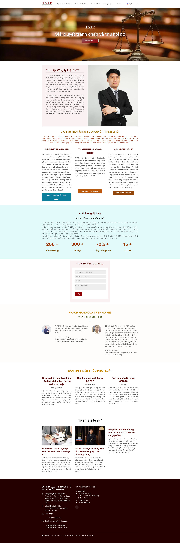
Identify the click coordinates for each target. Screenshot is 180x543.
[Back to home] (47, 4)
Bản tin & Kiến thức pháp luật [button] (101, 4)
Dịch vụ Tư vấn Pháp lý (90, 191)
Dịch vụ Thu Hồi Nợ (123, 193)
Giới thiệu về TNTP (84, 493)
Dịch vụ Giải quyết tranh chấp (88, 496)
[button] (137, 4)
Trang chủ (81, 491)
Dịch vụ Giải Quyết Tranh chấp (56, 197)
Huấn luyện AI (83, 500)
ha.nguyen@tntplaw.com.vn (57, 527)
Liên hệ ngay (90, 41)
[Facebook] (77, 507)
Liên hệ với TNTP (84, 502)
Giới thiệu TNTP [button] (80, 4)
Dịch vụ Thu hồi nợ (84, 498)
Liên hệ (118, 4)
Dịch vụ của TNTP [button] (63, 4)
